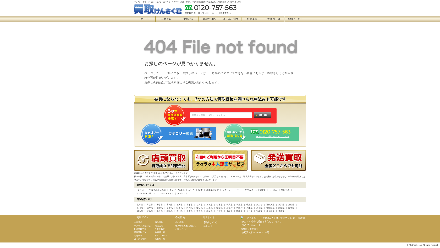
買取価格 (159, 222)
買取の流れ (209, 19)
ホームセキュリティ (146, 193)
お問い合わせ (295, 19)
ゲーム (191, 190)
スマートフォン (166, 193)
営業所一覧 (273, 19)
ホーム (145, 19)
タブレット (182, 193)
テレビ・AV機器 (177, 190)
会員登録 (166, 19)
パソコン (141, 190)
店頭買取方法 (140, 229)
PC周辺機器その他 (157, 190)
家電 (200, 190)
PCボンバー (208, 226)
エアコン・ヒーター (231, 190)
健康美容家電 (212, 190)
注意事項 (252, 19)
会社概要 (179, 222)
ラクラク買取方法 (142, 226)
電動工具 (285, 190)
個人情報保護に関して (185, 226)
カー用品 (273, 190)
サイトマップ (161, 235)
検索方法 (188, 19)
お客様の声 (160, 232)
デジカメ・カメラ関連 (255, 190)
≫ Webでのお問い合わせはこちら (272, 136)
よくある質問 (231, 19)
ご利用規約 (160, 229)
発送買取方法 (140, 232)
